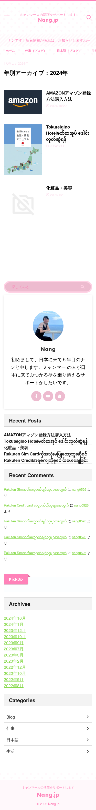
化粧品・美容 (59, 188)
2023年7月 (14, 649)
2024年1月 (14, 624)
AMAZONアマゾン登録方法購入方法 (37, 435)
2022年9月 (14, 679)
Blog (10, 717)
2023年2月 (14, 661)
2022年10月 (15, 673)
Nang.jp (48, 20)
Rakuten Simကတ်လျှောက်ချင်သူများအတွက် (35, 489)
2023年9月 (14, 642)
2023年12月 (15, 630)
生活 (10, 751)
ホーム (10, 50)
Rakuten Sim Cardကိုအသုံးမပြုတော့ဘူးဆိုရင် (45, 454)
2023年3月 (14, 655)
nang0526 (79, 489)
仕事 (10, 728)
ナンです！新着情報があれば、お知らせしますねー (47, 40)
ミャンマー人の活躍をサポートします (48, 787)
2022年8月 (14, 685)
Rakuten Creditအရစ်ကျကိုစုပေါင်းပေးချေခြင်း (46, 460)
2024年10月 (15, 618)
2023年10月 (15, 636)
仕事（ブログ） (36, 50)
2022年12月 (15, 667)
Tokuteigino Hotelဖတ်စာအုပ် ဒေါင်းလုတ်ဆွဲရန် (67, 133)
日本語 (12, 740)
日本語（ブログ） (69, 50)
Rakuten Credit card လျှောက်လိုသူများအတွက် (36, 505)
